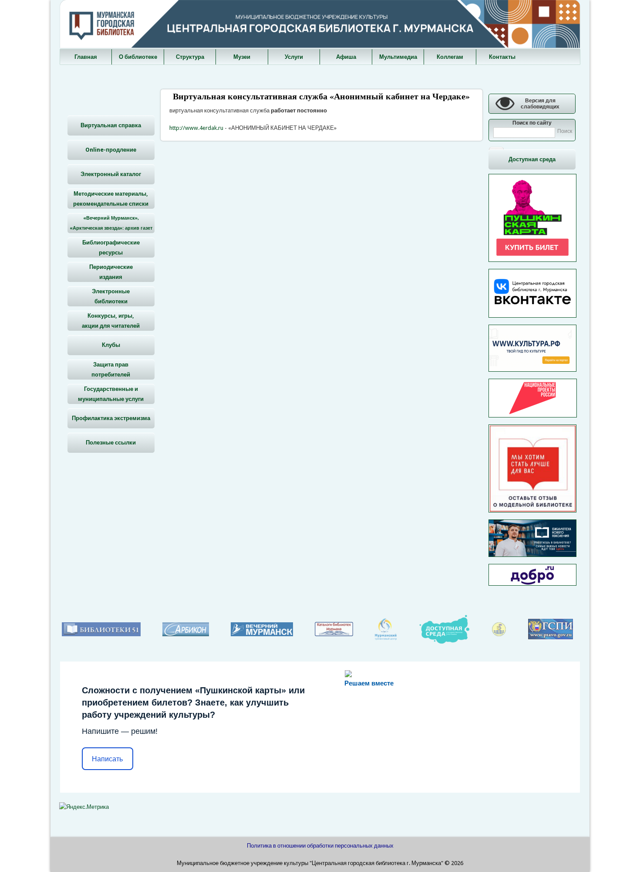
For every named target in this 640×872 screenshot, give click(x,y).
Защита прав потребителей (110, 369)
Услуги (294, 57)
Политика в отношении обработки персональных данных (320, 845)
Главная (85, 57)
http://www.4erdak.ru (196, 128)
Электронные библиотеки (111, 296)
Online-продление (110, 149)
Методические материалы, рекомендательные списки (110, 198)
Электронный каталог (111, 174)
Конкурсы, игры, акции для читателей (111, 320)
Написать (107, 759)
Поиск (564, 131)
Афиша (346, 57)
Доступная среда (532, 159)
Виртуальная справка (111, 125)
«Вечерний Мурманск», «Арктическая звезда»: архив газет (111, 223)
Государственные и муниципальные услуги (111, 394)
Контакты (502, 57)
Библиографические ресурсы (111, 247)
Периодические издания (111, 272)
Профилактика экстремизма (111, 418)
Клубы (111, 345)
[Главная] (320, 46)
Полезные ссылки (111, 442)
